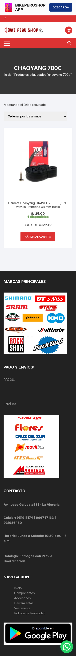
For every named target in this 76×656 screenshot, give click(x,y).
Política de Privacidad (29, 613)
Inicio (8, 74)
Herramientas (24, 603)
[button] (66, 646)
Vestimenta (22, 608)
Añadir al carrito (38, 236)
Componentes (24, 593)
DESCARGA (61, 7)
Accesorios (22, 598)
